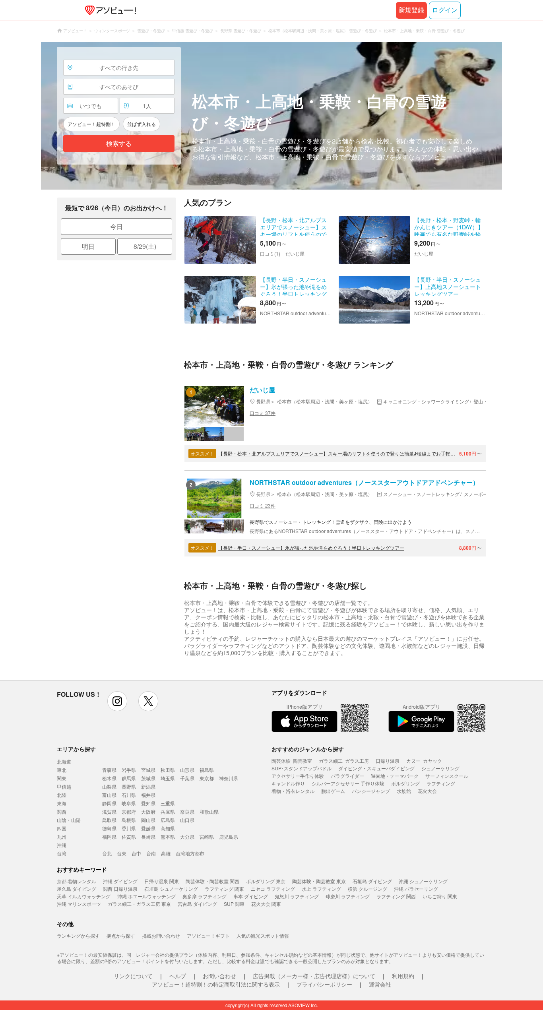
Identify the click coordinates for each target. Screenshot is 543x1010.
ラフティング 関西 (396, 896)
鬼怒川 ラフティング (297, 896)
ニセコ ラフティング (273, 888)
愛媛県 (148, 828)
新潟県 (148, 786)
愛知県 (148, 803)
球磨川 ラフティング (348, 896)
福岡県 (109, 836)
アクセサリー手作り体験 (298, 775)
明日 (88, 246)
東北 (61, 769)
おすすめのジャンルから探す (308, 749)
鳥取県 (109, 819)
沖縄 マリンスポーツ (79, 903)
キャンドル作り (288, 783)
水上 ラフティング (321, 888)
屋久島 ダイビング (76, 888)
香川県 (129, 828)
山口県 (187, 819)
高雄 (166, 853)
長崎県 (148, 836)
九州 (61, 836)
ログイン (445, 10)
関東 (61, 778)
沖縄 (61, 844)
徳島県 (109, 828)
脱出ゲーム (333, 790)
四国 (61, 828)
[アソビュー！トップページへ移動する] (109, 10)
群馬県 (129, 778)
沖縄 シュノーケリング (423, 881)
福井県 (148, 794)
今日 (116, 226)
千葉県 (187, 778)
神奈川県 (228, 778)
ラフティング (441, 783)
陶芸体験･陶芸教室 (292, 760)
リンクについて (133, 976)
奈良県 (187, 811)
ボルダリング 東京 (265, 881)
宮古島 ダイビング (197, 903)
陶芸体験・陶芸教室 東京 (319, 881)
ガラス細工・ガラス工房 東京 (139, 903)
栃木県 (109, 778)
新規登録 (411, 10)
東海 (61, 803)
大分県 (187, 836)
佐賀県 (129, 836)
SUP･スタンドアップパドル (302, 768)
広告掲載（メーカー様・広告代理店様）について (314, 976)
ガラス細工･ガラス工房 (344, 760)
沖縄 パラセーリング (416, 888)
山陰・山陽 (69, 819)
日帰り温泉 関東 (161, 881)
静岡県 (109, 803)
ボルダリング (405, 783)
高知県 (168, 828)
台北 (107, 853)
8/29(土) (145, 246)
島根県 (129, 819)
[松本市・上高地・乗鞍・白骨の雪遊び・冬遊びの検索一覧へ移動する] (271, 116)
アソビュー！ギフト (208, 935)
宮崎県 (207, 836)
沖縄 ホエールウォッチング (146, 896)
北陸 (61, 794)
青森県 (109, 769)
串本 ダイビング (250, 896)
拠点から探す (121, 935)
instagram (117, 701)
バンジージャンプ (371, 790)
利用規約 (403, 976)
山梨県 (109, 786)
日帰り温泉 (387, 760)
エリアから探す (76, 749)
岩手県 (129, 769)
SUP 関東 (234, 903)
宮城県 (148, 769)
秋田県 (168, 769)
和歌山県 (209, 811)
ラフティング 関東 (224, 888)
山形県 (187, 769)
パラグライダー (347, 775)
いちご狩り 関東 (440, 896)
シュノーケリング (440, 768)
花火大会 (427, 790)
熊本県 (168, 836)
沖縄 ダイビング (120, 881)
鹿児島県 (228, 836)
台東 (121, 853)
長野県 (129, 786)
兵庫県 (168, 811)
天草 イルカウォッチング (84, 896)
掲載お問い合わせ (161, 935)
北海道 (64, 761)
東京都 (207, 778)
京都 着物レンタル (76, 881)
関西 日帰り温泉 (120, 888)
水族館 (404, 790)
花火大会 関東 (266, 903)
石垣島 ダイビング (372, 881)
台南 (151, 853)
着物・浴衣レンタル (293, 790)
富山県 (109, 794)
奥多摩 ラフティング (204, 896)
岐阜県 (129, 803)
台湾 (61, 853)
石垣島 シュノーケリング (171, 888)
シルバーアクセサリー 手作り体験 (348, 783)
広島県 (168, 819)
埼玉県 (168, 778)
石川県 (129, 794)
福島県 (207, 769)
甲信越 (64, 786)
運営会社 (380, 984)
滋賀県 (109, 811)
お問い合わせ (219, 976)
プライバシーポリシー (324, 984)
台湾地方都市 (190, 853)
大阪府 (148, 811)
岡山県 (148, 819)
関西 (61, 811)
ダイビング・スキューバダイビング (376, 768)
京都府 (129, 811)
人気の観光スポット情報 (263, 935)
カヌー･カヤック (424, 760)
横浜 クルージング (367, 888)
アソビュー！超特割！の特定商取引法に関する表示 (216, 984)
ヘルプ (177, 976)
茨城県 (148, 778)
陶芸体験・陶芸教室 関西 (212, 881)
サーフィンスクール (446, 775)
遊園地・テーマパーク (395, 775)
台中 (136, 853)
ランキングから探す (78, 935)
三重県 (168, 803)
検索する (119, 143)
